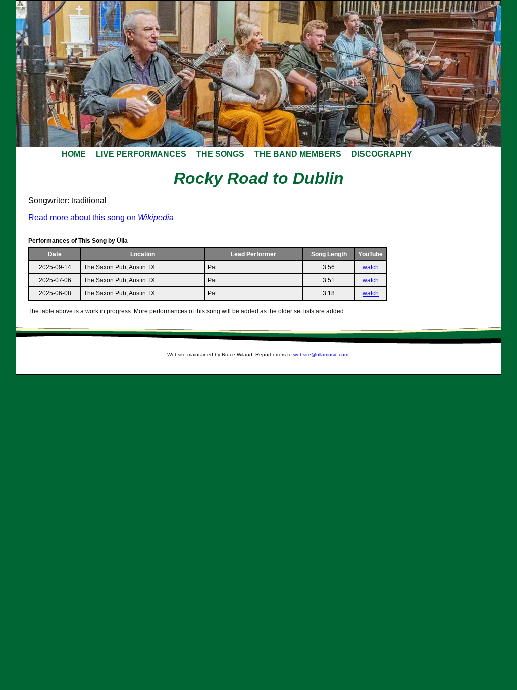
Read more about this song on (101, 217)
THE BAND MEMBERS (297, 154)
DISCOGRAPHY (381, 154)
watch (371, 267)
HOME (74, 154)
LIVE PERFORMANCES (141, 154)
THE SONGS (220, 154)
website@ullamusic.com (320, 354)
